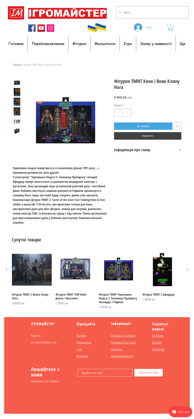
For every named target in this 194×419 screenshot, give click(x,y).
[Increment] (128, 112)
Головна (17, 65)
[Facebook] (32, 28)
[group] (97, 279)
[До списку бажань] (177, 126)
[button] (170, 27)
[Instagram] (50, 28)
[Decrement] (117, 112)
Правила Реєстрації (123, 342)
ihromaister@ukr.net (44, 342)
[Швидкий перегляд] (32, 270)
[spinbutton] (123, 112)
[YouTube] (41, 28)
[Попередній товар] (6, 269)
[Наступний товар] (187, 269)
